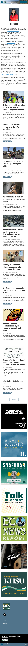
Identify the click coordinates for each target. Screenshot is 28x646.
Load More (14, 399)
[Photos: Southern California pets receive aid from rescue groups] (13, 188)
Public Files (5, 626)
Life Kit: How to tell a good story (13, 382)
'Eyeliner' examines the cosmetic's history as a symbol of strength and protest (12, 326)
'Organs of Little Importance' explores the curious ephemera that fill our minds (14, 362)
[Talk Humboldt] (14, 500)
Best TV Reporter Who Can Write (9, 74)
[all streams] (26, 644)
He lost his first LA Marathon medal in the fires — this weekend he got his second (14, 107)
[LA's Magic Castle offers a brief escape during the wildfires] (13, 153)
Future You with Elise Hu (13, 31)
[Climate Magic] (14, 444)
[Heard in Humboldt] (14, 556)
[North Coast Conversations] (14, 416)
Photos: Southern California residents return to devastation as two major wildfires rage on (13, 233)
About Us (4, 620)
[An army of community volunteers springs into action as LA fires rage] (13, 256)
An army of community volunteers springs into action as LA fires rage (12, 267)
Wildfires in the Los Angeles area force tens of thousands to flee (14, 290)
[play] (2, 644)
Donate (24, 2)
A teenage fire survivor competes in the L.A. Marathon (11, 127)
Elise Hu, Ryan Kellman (7, 204)
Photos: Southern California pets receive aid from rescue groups (14, 199)
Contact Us (5, 623)
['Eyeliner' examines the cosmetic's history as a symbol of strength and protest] (13, 315)
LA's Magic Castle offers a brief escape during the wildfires (13, 163)
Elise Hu (4, 112)
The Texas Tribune (11, 43)
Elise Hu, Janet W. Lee (7, 272)
